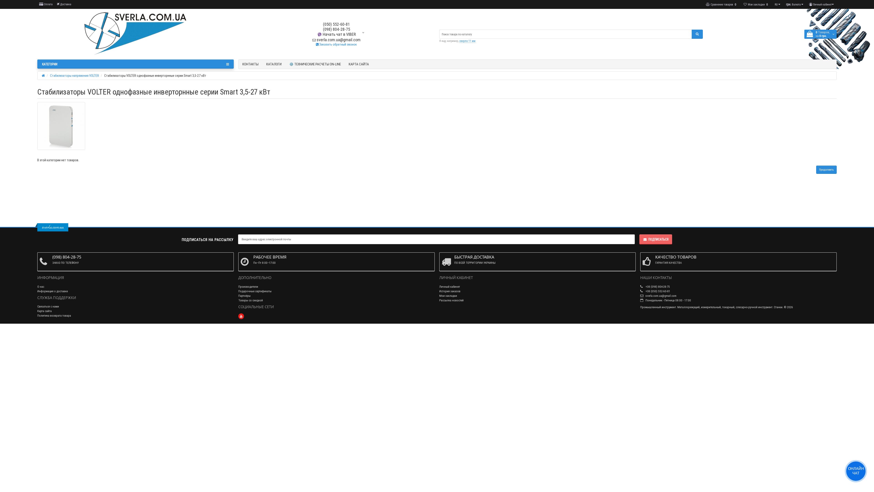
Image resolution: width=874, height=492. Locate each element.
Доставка (65, 4)
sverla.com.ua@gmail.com (338, 39)
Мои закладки (448, 296)
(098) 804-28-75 (336, 29)
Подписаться (658, 239)
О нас (40, 287)
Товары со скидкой (250, 300)
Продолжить (826, 169)
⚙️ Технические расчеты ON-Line (315, 64)
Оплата (48, 4)
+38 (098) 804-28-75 (657, 287)
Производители (248, 287)
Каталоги (274, 64)
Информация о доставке (52, 291)
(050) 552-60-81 (336, 24)
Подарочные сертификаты (255, 291)
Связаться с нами (48, 306)
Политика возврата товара (54, 316)
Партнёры (244, 296)
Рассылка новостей (451, 300)
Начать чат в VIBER (339, 34)
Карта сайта (359, 64)
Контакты (250, 64)
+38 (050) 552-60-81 (657, 291)
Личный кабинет (449, 287)
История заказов (449, 291)
